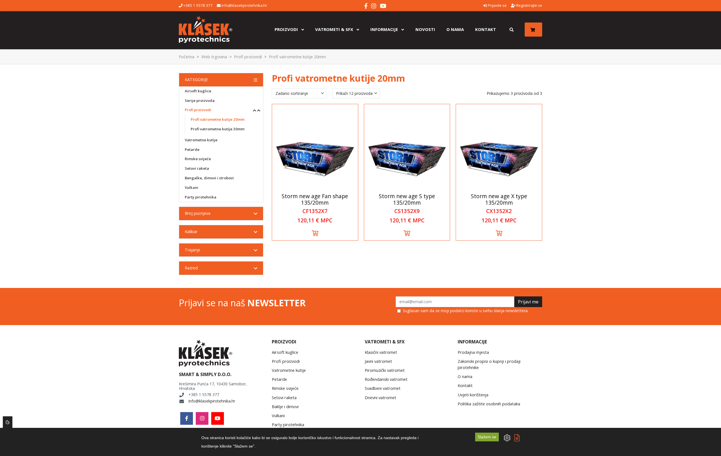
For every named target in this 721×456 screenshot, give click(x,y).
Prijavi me (528, 302)
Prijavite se (496, 5)
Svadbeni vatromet (382, 388)
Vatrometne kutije (201, 139)
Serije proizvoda (200, 100)
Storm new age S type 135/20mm (407, 199)
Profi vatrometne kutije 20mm (217, 119)
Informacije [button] (384, 29)
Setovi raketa (197, 168)
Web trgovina (214, 56)
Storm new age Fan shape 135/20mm (315, 199)
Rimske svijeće (198, 158)
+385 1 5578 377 (198, 5)
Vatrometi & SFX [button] (334, 29)
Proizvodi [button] (287, 29)
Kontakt (485, 29)
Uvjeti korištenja (473, 394)
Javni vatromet (378, 361)
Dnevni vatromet (380, 397)
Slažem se (487, 437)
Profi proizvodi (248, 56)
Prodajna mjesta (473, 352)
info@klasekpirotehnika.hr (244, 5)
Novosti (425, 29)
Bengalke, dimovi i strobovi (209, 177)
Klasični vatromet (381, 352)
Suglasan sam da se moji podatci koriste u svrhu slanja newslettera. (465, 310)
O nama (455, 29)
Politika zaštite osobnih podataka (489, 403)
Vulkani (191, 187)
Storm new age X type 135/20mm (499, 199)
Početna (186, 56)
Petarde (192, 149)
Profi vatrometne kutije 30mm (217, 128)
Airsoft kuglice (198, 90)
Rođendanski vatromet (386, 379)
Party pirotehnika (200, 197)
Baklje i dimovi (285, 406)
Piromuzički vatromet (385, 370)
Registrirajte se (528, 5)
